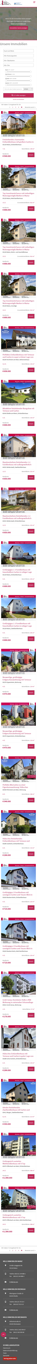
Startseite (6, 1355)
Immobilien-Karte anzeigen (18, 28)
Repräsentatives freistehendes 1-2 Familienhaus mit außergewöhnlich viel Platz (17, 464)
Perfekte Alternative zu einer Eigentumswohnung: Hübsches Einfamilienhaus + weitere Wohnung (17, 787)
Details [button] (31, 155)
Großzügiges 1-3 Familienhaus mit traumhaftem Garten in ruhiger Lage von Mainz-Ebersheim (17, 572)
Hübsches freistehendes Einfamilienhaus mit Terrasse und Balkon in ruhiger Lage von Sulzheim (17, 841)
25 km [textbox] (26, 89)
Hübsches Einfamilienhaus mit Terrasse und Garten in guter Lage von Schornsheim (18, 1056)
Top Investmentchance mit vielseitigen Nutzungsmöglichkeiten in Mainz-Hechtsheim (18, 195)
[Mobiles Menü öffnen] (34, 2)
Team (5, 1353)
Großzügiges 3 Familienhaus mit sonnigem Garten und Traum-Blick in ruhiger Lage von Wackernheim (17, 894)
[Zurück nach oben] (3, 1334)
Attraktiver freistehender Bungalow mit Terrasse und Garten (18, 409)
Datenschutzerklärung (18, 24)
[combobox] (18, 50)
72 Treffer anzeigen (19, 95)
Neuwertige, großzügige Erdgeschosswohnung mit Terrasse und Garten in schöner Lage (17, 679)
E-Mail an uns (13, 1282)
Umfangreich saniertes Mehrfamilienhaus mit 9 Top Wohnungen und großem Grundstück (18, 1163)
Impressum (6, 1348)
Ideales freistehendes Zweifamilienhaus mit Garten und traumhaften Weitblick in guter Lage (17, 1110)
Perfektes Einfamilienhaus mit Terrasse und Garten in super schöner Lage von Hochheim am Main (18, 357)
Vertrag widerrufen (10, 1358)
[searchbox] (13, 51)
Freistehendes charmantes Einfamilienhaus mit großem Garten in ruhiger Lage (18, 142)
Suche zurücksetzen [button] (18, 99)
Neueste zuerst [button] (30, 107)
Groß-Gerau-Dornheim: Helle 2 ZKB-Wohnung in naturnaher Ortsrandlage (18, 1001)
